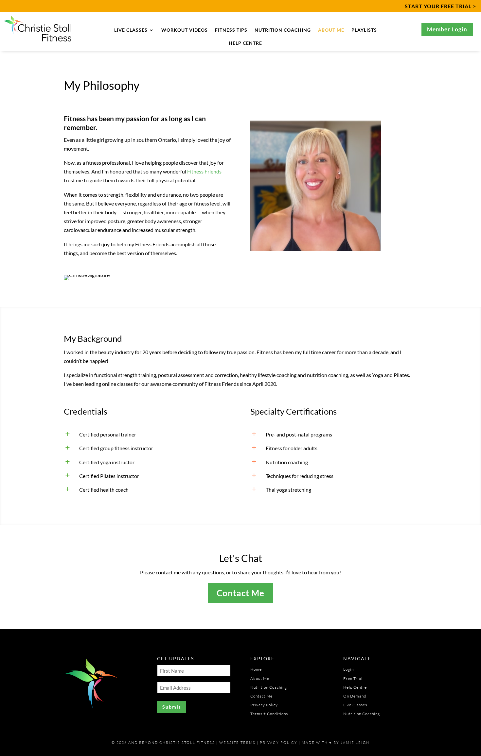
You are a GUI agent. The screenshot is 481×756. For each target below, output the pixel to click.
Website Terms (237, 742)
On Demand (354, 696)
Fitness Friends (204, 171)
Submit (171, 707)
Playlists (364, 30)
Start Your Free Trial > (440, 6)
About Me (331, 30)
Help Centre (245, 43)
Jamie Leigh (355, 742)
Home (256, 669)
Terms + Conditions (269, 713)
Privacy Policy (264, 704)
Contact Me (240, 593)
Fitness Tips (231, 30)
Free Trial (353, 678)
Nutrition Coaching (283, 30)
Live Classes (131, 30)
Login (348, 669)
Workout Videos (184, 30)
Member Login (447, 29)
